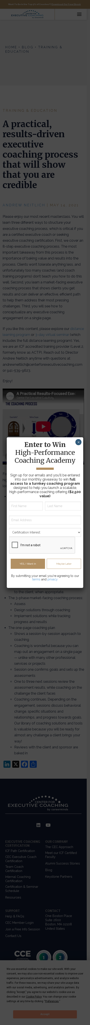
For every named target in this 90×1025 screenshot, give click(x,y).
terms (36, 579)
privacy (52, 579)
